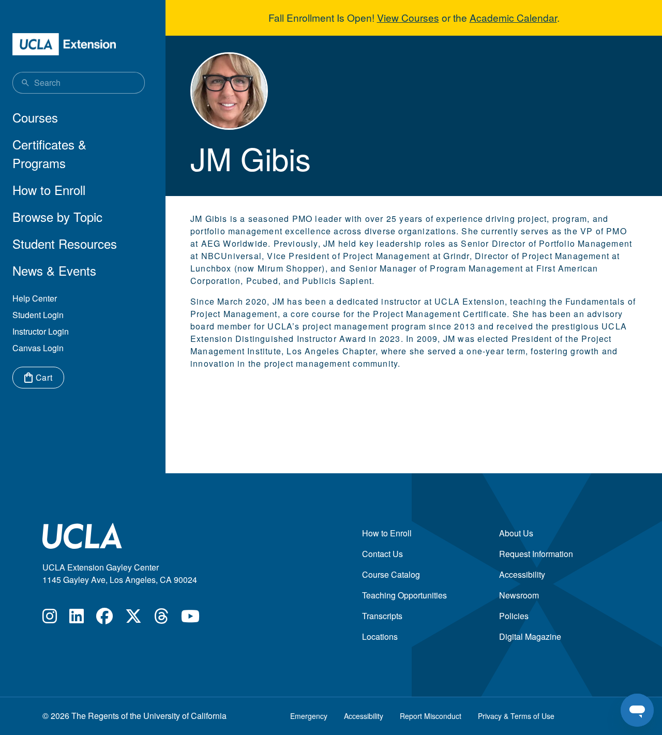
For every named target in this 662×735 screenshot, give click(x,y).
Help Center (34, 298)
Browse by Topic (57, 216)
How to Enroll (48, 190)
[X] (133, 619)
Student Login (38, 315)
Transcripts (382, 616)
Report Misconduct (430, 716)
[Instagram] (49, 619)
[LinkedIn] (76, 619)
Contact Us (382, 554)
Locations (380, 636)
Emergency (308, 716)
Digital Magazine (530, 636)
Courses (35, 117)
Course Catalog (391, 574)
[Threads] (161, 619)
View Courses (408, 17)
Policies (514, 616)
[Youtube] (190, 619)
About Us (516, 533)
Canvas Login (38, 348)
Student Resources (64, 243)
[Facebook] (104, 619)
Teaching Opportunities (404, 595)
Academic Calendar (513, 17)
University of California (185, 716)
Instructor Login (40, 331)
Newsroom (519, 595)
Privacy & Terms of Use (516, 716)
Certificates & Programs (49, 153)
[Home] (64, 44)
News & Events (54, 270)
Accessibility (522, 574)
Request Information (536, 554)
